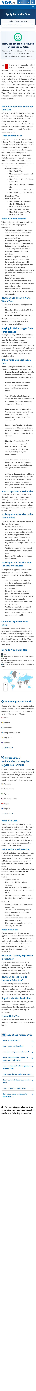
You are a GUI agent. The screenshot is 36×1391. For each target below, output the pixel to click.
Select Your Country (18, 21)
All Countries (6, 748)
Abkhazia (7, 784)
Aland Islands (8, 789)
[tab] (18, 1040)
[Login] (33, 2)
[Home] (8, 2)
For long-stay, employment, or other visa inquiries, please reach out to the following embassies (17, 1110)
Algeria (6, 794)
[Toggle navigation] (32, 7)
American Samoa (10, 799)
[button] (18, 1040)
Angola (6, 804)
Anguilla (6, 809)
